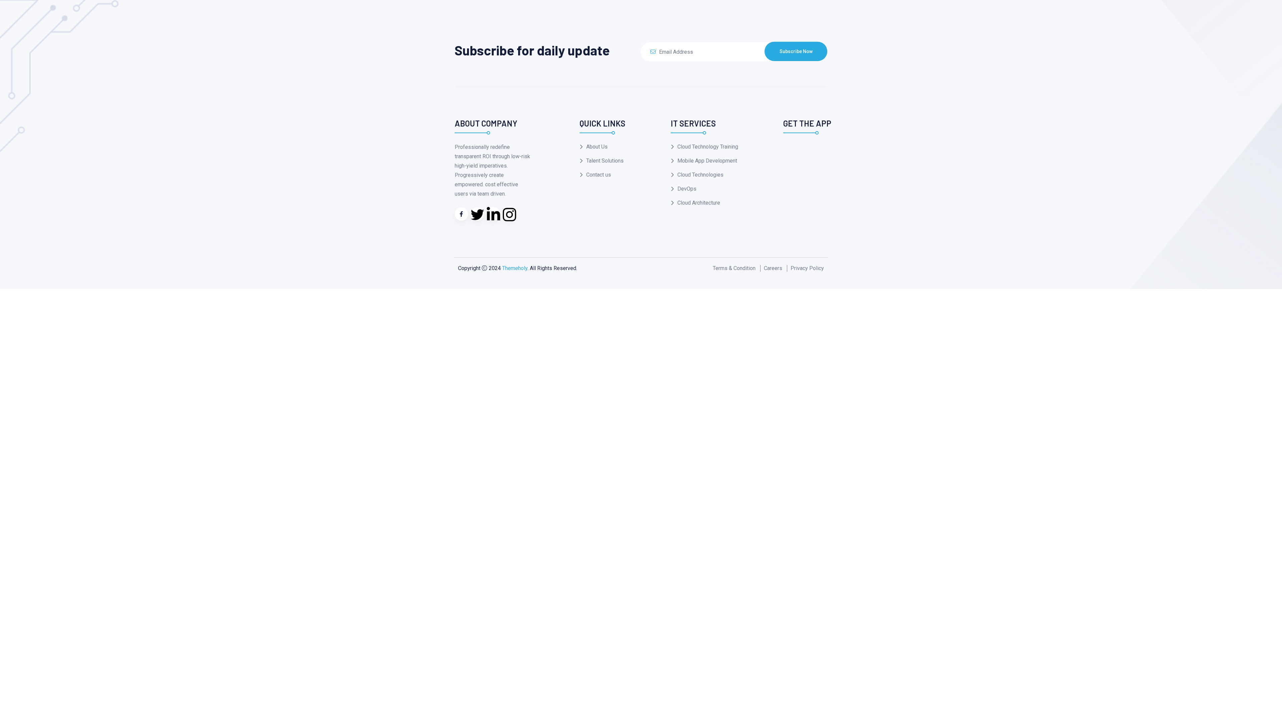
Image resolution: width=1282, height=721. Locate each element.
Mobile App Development (707, 161)
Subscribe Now (796, 51)
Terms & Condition (734, 268)
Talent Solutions (605, 161)
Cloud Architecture (698, 203)
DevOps (686, 189)
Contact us (598, 175)
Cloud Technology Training (707, 147)
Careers (773, 268)
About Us (597, 147)
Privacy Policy (807, 268)
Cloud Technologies (700, 175)
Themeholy (514, 268)
